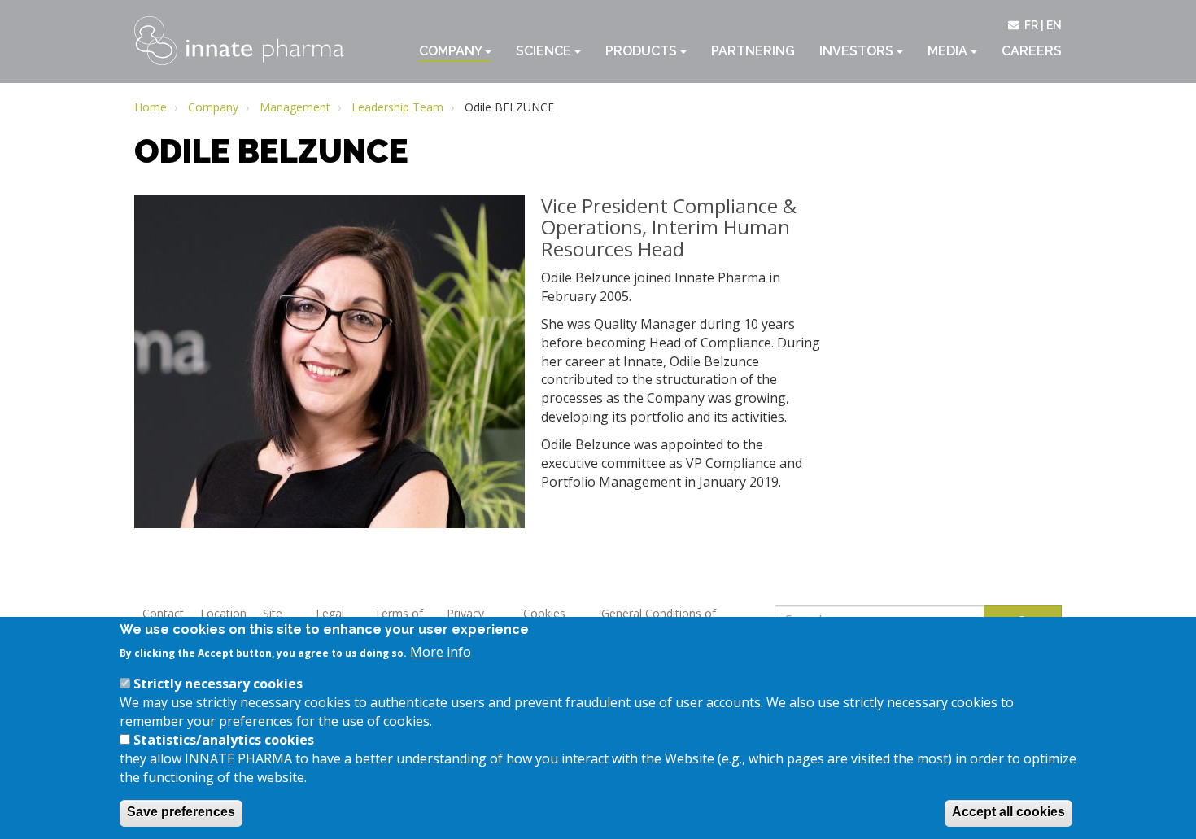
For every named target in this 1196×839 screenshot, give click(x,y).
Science (545, 51)
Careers (1032, 51)
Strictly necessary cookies (218, 684)
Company (452, 51)
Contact (163, 613)
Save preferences (181, 812)
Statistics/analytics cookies (223, 740)
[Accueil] (239, 40)
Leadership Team (397, 107)
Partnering (753, 51)
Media (949, 51)
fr (1031, 25)
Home (150, 107)
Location (223, 613)
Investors (858, 51)
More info (440, 652)
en (1054, 25)
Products (642, 51)
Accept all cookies (1008, 812)
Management (295, 107)
